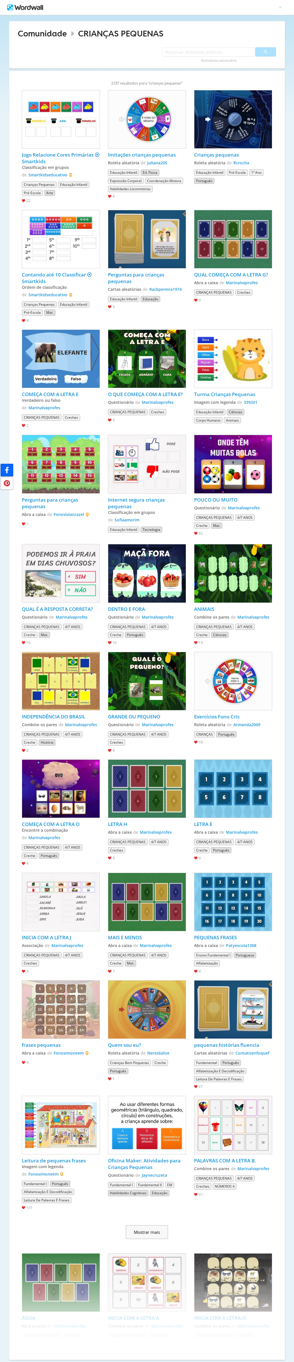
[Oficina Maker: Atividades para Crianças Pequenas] (147, 1125)
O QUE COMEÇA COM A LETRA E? (145, 394)
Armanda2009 (246, 724)
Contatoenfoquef (252, 1053)
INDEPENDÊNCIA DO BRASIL (53, 716)
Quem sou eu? (124, 1045)
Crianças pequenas (216, 154)
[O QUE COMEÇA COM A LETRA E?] (147, 359)
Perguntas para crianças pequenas (136, 278)
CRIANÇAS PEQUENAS (121, 33)
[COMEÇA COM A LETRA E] (61, 359)
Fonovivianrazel (69, 514)
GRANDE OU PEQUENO (134, 716)
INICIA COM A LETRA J (46, 937)
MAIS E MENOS (125, 937)
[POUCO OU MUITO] (233, 464)
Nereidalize (158, 1053)
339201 (251, 402)
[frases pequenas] (61, 1009)
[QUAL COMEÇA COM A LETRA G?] (233, 239)
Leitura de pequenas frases (54, 1160)
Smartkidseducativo (47, 175)
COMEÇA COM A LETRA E (50, 394)
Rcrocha (241, 162)
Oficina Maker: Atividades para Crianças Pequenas (145, 1163)
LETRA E (203, 824)
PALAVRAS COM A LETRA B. (225, 1160)
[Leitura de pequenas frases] (61, 1125)
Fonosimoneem (69, 1053)
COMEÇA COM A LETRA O (51, 824)
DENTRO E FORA (126, 609)
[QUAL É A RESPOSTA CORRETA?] (61, 573)
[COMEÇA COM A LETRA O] (61, 788)
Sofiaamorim (127, 520)
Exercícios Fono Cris (216, 716)
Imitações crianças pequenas (142, 154)
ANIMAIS (204, 609)
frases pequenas (41, 1045)
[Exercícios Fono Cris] (233, 681)
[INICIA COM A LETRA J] (61, 902)
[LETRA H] (147, 788)
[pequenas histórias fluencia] (233, 1009)
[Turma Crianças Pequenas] (233, 359)
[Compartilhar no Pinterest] (7, 483)
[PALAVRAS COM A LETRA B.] (233, 1125)
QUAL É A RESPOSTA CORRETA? (57, 609)
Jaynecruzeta (154, 1175)
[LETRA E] (233, 788)
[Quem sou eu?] (147, 1009)
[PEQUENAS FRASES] (233, 902)
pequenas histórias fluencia (226, 1045)
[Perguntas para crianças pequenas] (147, 239)
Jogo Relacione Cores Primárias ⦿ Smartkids (61, 158)
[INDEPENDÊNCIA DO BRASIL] (61, 681)
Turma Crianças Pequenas (224, 394)
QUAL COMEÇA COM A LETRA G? (231, 274)
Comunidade (42, 33)
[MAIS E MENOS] (147, 902)
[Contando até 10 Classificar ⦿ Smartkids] (61, 239)
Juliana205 (157, 162)
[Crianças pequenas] (233, 119)
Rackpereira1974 (165, 289)
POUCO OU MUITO (215, 499)
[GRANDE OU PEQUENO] (147, 681)
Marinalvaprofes (242, 282)
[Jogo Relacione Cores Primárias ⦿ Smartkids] (61, 119)
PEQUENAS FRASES (215, 937)
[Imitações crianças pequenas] (147, 119)
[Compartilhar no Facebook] (7, 470)
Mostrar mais (147, 1232)
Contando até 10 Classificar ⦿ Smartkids (57, 278)
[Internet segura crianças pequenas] (147, 464)
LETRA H (117, 824)
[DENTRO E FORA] (147, 573)
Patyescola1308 (241, 945)
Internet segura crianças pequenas (137, 503)
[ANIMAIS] (233, 573)
